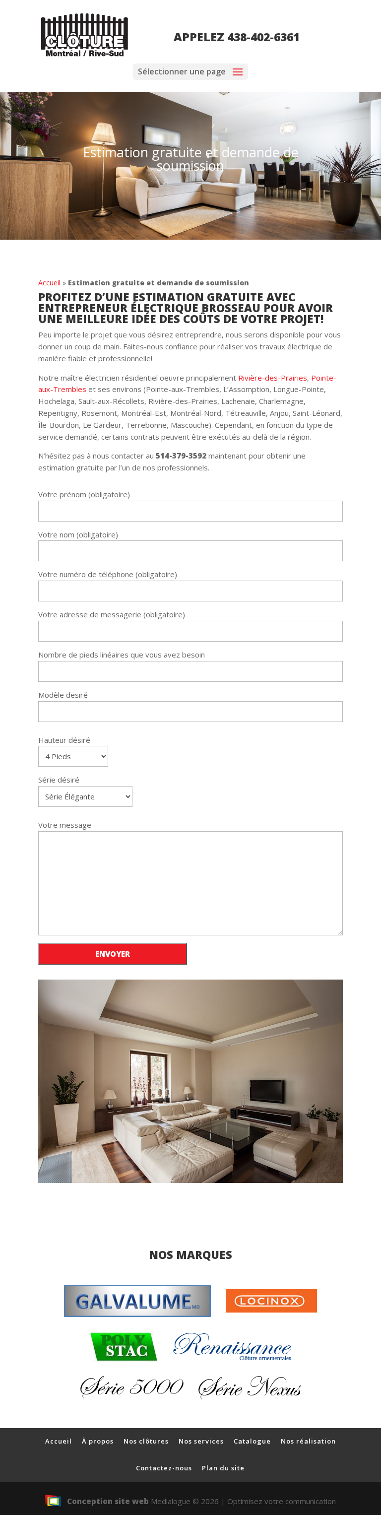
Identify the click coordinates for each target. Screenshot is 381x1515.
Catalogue (252, 1441)
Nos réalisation (308, 1441)
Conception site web (108, 1501)
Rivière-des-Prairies (272, 378)
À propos (98, 1441)
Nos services (201, 1441)
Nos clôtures (146, 1441)
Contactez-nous (164, 1467)
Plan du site (223, 1467)
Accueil (49, 282)
